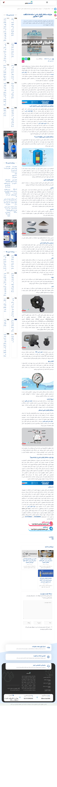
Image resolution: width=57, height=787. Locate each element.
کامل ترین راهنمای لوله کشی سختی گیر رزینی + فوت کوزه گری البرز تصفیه (29, 560)
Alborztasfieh (45, 699)
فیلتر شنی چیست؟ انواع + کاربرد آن (14, 181)
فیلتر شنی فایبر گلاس (47, 421)
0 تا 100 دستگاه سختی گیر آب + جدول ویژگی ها (13, 193)
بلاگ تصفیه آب (46, 8)
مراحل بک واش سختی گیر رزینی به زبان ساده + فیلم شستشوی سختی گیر (46, 580)
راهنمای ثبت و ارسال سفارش (47, 687)
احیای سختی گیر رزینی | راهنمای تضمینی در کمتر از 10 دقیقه (4, 72)
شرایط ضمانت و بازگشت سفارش (48, 690)
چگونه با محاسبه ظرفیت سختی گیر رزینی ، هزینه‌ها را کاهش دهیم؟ (45, 560)
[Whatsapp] (55, 12)
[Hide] (56, 18)
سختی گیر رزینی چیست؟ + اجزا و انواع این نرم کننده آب (12, 72)
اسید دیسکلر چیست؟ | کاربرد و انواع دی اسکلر (12, 325)
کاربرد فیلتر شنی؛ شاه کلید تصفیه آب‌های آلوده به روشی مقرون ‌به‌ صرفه (4, 94)
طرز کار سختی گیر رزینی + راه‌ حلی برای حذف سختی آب (4, 53)
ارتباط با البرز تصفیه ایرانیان (47, 683)
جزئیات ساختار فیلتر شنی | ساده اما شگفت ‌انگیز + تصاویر (12, 90)
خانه (53, 8)
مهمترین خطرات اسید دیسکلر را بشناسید (4, 112)
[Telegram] (55, 9)
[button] (47, 2)
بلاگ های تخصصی (47, 677)
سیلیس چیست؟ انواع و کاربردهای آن (11, 338)
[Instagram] (55, 15)
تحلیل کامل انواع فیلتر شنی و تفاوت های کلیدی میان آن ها (7, 183)
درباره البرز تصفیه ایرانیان (47, 680)
